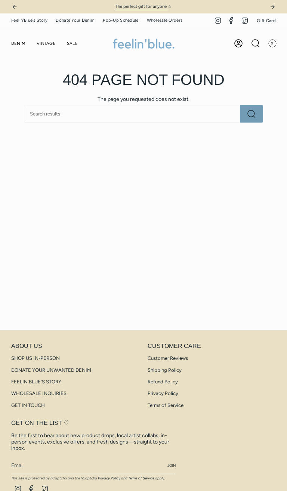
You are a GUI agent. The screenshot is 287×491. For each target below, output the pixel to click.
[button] (18, 43)
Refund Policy (163, 382)
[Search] (251, 114)
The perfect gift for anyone (141, 6)
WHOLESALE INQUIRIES (39, 393)
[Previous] (14, 6)
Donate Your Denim (75, 20)
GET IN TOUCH (28, 405)
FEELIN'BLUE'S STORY (36, 382)
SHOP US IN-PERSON (35, 358)
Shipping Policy (165, 370)
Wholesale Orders (165, 20)
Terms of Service (165, 405)
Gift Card (266, 20)
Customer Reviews (168, 358)
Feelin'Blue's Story (29, 20)
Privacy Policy (163, 393)
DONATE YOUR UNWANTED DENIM (51, 370)
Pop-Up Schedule (120, 20)
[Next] (272, 6)
